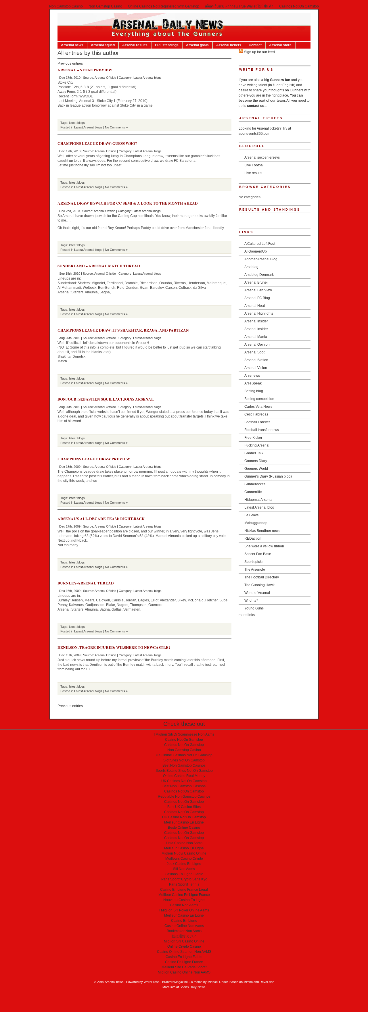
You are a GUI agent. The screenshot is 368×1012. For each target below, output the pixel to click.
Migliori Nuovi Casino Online (184, 853)
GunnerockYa (255, 484)
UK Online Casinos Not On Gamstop (184, 755)
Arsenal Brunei (256, 282)
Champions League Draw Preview (93, 459)
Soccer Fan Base (257, 554)
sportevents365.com (254, 134)
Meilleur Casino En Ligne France (184, 895)
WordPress (152, 982)
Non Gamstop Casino (66, 6)
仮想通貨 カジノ (184, 936)
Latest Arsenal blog (259, 507)
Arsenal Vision (255, 368)
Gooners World (256, 469)
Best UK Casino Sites (184, 807)
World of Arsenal (257, 593)
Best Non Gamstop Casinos (184, 765)
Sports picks (253, 562)
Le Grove (251, 515)
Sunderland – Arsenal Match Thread (98, 266)
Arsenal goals (197, 45)
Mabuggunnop (255, 523)
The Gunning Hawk (259, 585)
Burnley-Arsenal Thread (85, 583)
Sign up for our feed (259, 52)
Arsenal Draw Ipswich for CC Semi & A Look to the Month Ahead (127, 203)
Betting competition (259, 399)
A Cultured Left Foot (259, 244)
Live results (253, 173)
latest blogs (77, 122)
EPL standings (167, 45)
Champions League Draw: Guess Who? (97, 143)
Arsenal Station (256, 360)
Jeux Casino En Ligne (184, 864)
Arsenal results (134, 45)
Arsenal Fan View (258, 290)
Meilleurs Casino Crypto (184, 859)
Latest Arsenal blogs (147, 77)
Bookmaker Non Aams (184, 931)
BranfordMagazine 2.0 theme (182, 982)
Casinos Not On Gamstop (299, 6)
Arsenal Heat (254, 306)
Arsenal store (280, 45)
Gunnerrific (253, 492)
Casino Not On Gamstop (184, 740)
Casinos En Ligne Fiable (184, 874)
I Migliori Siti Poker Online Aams (184, 910)
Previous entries (70, 63)
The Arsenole (254, 569)
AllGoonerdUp (255, 251)
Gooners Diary (255, 461)
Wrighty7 (251, 601)
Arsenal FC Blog (257, 298)
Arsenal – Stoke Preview (84, 70)
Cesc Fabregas (256, 414)
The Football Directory (261, 577)
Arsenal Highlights (258, 313)
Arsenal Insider (256, 321)
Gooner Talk (253, 453)
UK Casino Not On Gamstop (184, 817)
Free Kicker (253, 438)
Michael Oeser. (218, 982)
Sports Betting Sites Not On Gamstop (184, 771)
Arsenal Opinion (257, 345)
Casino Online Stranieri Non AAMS (184, 952)
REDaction (252, 538)
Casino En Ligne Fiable (184, 957)
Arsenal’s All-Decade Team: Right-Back (101, 519)
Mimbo (248, 982)
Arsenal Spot (254, 352)
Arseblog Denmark (259, 275)
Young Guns (254, 608)
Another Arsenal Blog (260, 259)
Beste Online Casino (184, 828)
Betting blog (253, 391)
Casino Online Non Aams (184, 926)
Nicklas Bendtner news (262, 531)
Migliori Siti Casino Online (184, 941)
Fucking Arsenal (256, 445)
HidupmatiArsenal (258, 500)
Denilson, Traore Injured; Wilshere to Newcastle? (113, 647)
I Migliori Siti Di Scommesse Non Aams (184, 734)
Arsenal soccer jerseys (262, 157)
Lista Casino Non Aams (184, 843)
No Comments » (116, 127)
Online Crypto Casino (184, 946)
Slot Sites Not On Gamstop (184, 760)
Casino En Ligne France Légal (184, 890)
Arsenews (252, 376)
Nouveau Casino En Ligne (184, 900)
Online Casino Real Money (184, 776)
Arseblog (251, 267)
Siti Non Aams (184, 869)
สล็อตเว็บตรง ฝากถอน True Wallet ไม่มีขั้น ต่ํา (239, 6)
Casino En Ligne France (184, 962)
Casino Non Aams (184, 905)
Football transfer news (261, 430)
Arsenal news (72, 45)
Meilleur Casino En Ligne (184, 822)
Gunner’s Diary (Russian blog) (268, 476)
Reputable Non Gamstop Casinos (184, 796)
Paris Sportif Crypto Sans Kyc (184, 879)
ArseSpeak (253, 383)
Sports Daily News (193, 987)
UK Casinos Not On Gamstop (184, 781)
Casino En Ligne (184, 921)
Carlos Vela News (258, 407)
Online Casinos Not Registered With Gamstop (163, 6)
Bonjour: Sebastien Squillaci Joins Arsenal (105, 399)
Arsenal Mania (255, 337)
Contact (255, 45)
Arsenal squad (103, 45)
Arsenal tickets (228, 45)
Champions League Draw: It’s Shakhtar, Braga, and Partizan (123, 330)
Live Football (254, 165)
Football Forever (257, 422)
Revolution (267, 982)
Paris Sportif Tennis (184, 884)
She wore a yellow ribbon (264, 546)
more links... (248, 615)
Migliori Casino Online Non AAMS (184, 972)
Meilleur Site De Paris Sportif (184, 967)
